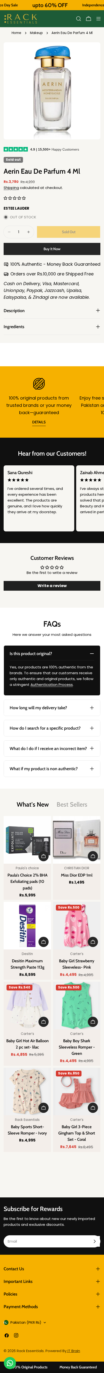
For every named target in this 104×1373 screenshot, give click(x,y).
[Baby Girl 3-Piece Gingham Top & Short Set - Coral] (76, 1091)
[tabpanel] (52, 984)
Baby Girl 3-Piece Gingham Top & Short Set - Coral (76, 1133)
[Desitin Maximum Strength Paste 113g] (27, 925)
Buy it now (52, 249)
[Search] (78, 19)
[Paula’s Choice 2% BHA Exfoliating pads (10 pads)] (27, 840)
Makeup (36, 33)
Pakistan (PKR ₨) (25, 1322)
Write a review (52, 585)
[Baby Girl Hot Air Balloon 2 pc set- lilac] (27, 1005)
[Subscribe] (94, 1241)
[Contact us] (10, 1363)
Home (16, 33)
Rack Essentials (30, 1350)
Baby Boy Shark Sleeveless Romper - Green (77, 1047)
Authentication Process (51, 684)
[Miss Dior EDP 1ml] (76, 840)
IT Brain (73, 1350)
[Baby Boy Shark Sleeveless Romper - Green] (76, 1005)
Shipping (11, 187)
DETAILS (39, 422)
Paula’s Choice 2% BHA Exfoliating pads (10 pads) (27, 881)
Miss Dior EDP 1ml (76, 875)
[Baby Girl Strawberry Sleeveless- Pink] (76, 925)
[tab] (33, 804)
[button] (15, 198)
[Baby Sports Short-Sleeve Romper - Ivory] (27, 1091)
